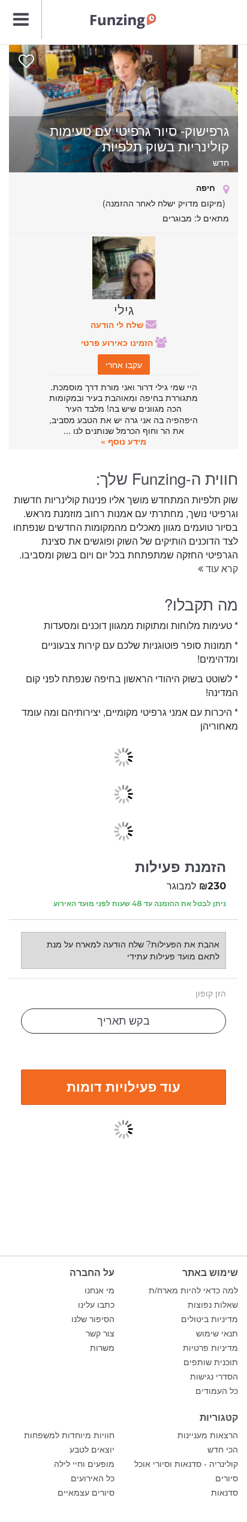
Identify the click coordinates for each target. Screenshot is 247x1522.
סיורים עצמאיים (86, 1492)
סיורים (226, 1478)
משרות (102, 1348)
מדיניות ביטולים (209, 1319)
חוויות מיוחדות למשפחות (69, 1435)
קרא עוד (220, 568)
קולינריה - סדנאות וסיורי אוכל (186, 1464)
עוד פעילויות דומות (123, 1086)
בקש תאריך (123, 1021)
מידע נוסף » (123, 441)
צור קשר (100, 1333)
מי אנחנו (100, 1290)
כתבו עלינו (96, 1305)
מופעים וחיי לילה (84, 1464)
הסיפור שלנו (93, 1319)
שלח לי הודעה (118, 324)
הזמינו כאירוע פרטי (118, 342)
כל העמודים (216, 1391)
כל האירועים (93, 1478)
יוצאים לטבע (92, 1449)
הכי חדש (222, 1449)
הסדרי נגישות (214, 1376)
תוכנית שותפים (210, 1362)
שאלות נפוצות (213, 1305)
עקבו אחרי (124, 364)
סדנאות (224, 1492)
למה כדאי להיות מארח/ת (193, 1290)
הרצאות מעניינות (207, 1435)
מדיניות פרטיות (210, 1348)
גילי (124, 308)
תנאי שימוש (217, 1333)
